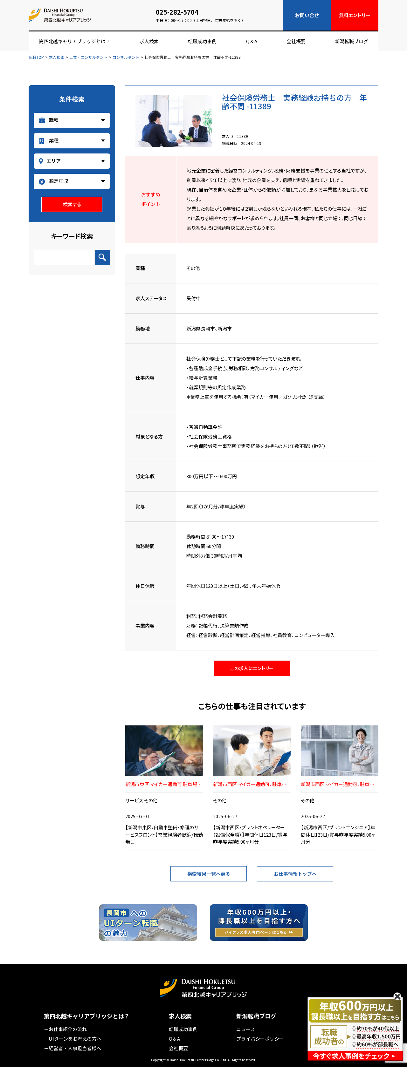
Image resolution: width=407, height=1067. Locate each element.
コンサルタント (126, 57)
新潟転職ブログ (351, 41)
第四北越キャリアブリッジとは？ (74, 41)
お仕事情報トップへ (295, 873)
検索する (72, 204)
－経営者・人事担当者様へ (72, 1048)
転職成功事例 (202, 41)
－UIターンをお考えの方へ (72, 1038)
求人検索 (149, 41)
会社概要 (296, 41)
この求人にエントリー (252, 668)
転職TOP (36, 57)
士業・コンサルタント (88, 57)
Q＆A (251, 41)
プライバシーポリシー (260, 1038)
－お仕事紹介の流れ (65, 1029)
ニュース (245, 1029)
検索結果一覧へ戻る (208, 873)
